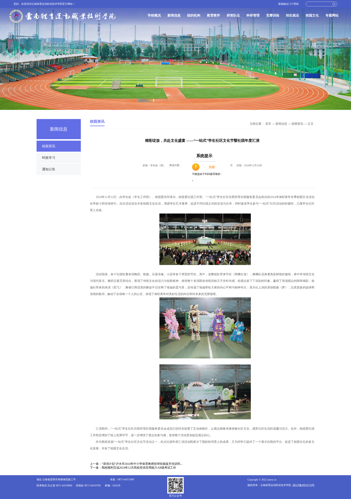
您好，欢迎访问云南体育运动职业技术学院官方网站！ (44, 4)
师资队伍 (233, 15)
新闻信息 (174, 15)
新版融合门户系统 (288, 4)
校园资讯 (48, 146)
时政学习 (48, 157)
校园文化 (312, 15)
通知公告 (48, 169)
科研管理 (253, 15)
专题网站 (332, 15)
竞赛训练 (272, 15)
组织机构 (193, 15)
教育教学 (213, 15)
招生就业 (292, 15)
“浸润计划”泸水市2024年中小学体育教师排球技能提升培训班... (142, 463)
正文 (311, 123)
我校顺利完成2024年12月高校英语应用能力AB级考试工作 (139, 467)
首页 (268, 123)
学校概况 (154, 15)
